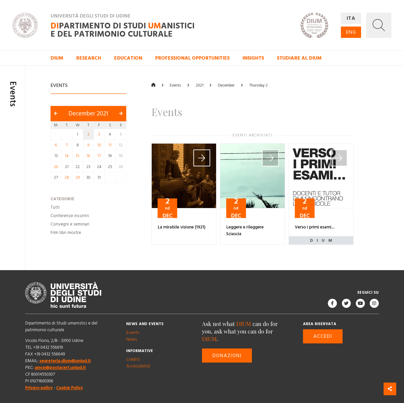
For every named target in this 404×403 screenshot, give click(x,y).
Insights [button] (253, 58)
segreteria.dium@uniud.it (65, 361)
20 (56, 166)
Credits (133, 359)
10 (99, 145)
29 (78, 177)
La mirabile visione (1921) (182, 227)
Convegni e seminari (69, 224)
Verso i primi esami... (315, 227)
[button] (378, 25)
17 (99, 156)
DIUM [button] (56, 58)
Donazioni (227, 355)
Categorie (62, 199)
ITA (351, 18)
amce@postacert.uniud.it (60, 367)
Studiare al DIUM (299, 58)
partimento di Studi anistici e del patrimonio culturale (122, 30)
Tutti (55, 207)
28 (67, 177)
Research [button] (88, 58)
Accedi (322, 336)
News (131, 339)
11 (110, 145)
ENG (351, 32)
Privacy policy (39, 388)
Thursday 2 (258, 85)
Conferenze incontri (69, 216)
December (226, 85)
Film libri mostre (65, 233)
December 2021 (88, 113)
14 (67, 156)
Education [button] (128, 58)
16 (88, 156)
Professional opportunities (192, 58)
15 (77, 156)
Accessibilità (138, 366)
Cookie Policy (69, 388)
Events (175, 85)
